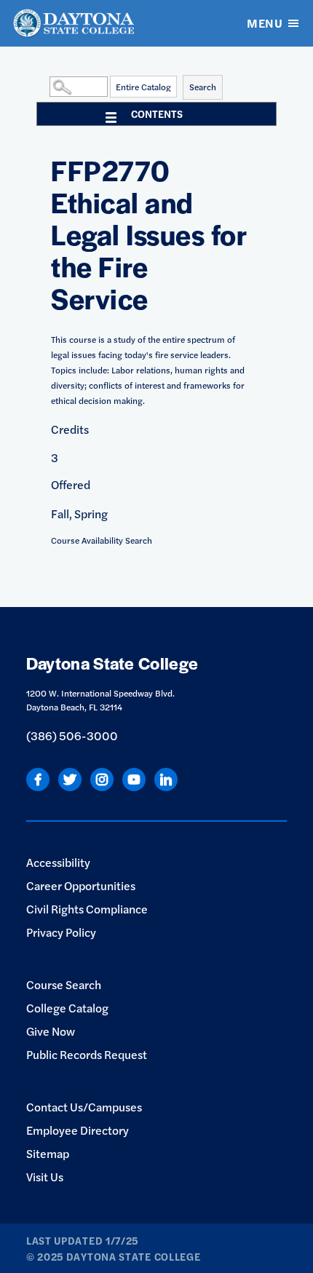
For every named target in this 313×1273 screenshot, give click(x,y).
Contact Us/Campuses (84, 1106)
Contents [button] (157, 113)
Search (202, 86)
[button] (45, 86)
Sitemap (47, 1153)
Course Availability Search (101, 540)
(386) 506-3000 (72, 735)
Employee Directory (77, 1130)
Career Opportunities (80, 885)
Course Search (63, 984)
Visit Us (44, 1176)
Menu (264, 23)
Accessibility (58, 862)
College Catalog (67, 1007)
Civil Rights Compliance (87, 908)
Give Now (50, 1031)
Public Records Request (86, 1054)
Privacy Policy (61, 932)
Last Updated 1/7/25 (82, 1240)
